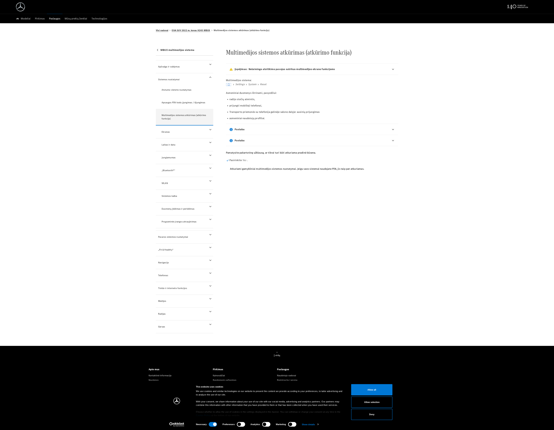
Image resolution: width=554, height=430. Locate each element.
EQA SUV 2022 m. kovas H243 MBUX (191, 30)
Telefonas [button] (163, 275)
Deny (371, 414)
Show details (308, 424)
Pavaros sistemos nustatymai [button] (173, 236)
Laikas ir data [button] (168, 144)
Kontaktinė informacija (160, 375)
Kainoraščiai (219, 375)
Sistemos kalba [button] (169, 195)
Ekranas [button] (166, 131)
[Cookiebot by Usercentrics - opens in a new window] (176, 424)
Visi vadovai (162, 30)
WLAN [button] (165, 183)
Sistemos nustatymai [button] (169, 79)
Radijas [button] (161, 313)
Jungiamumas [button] (168, 157)
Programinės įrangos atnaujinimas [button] (179, 221)
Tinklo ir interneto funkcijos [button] (172, 288)
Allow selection (372, 402)
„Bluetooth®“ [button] (168, 170)
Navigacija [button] (163, 262)
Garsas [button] (161, 326)
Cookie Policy (203, 415)
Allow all (371, 390)
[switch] (241, 424)
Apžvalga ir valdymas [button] (169, 66)
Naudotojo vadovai (286, 375)
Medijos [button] (162, 301)
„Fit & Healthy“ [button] (165, 249)
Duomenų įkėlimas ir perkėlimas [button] (178, 208)
